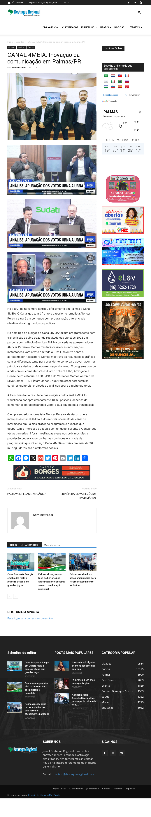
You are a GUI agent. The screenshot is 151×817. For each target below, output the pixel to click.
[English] (120, 76)
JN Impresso (87, 27)
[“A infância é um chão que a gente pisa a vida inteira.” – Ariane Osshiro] (62, 683)
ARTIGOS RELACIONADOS (24, 545)
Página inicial (51, 27)
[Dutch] (113, 76)
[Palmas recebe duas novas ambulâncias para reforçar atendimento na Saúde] (82, 562)
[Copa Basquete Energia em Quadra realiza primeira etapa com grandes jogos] (20, 562)
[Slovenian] (113, 87)
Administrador (19, 67)
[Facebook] (128, 2)
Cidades (104, 27)
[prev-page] (9, 596)
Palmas (31, 47)
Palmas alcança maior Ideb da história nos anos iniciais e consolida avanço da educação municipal (51, 581)
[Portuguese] (120, 81)
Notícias (119, 27)
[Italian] (113, 81)
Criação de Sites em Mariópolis (44, 795)
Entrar (66, 2)
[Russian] (127, 81)
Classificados (70, 27)
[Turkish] (127, 87)
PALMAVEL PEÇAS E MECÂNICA (26, 493)
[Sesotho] (106, 87)
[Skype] (141, 2)
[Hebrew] (106, 81)
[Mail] (135, 2)
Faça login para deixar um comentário (30, 618)
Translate (112, 101)
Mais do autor (52, 545)
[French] (127, 76)
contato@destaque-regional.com (74, 774)
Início (10, 41)
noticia (21, 47)
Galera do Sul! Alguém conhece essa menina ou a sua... (83, 665)
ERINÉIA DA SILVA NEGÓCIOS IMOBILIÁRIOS (78, 495)
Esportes (135, 27)
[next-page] (15, 596)
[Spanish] (120, 87)
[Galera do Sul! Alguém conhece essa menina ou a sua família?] (62, 666)
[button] (139, 12)
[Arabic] (106, 76)
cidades (20, 41)
